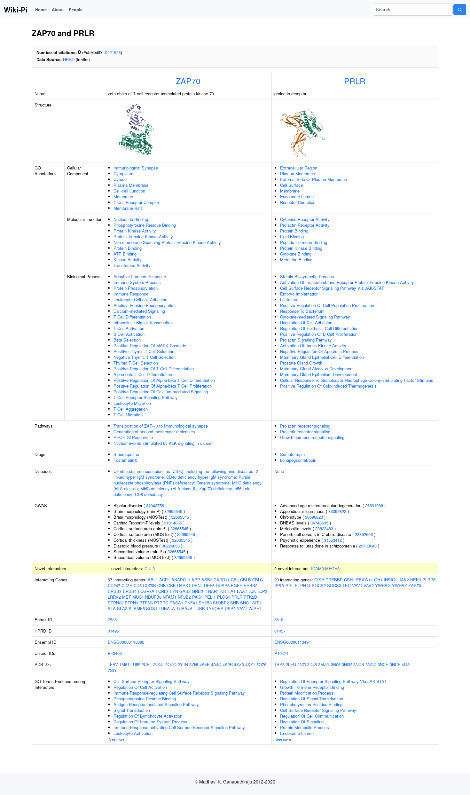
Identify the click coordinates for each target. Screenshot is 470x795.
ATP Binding (125, 254)
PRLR (354, 80)
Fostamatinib (125, 460)
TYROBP (214, 608)
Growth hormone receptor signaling (312, 437)
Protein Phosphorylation (136, 288)
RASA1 (176, 603)
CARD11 (222, 580)
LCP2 (262, 591)
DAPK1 (184, 585)
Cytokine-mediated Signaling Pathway (315, 317)
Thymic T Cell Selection (136, 363)
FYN (174, 591)
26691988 (374, 505)
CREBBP (334, 580)
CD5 (138, 585)
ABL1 (153, 580)
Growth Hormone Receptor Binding (312, 687)
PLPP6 (428, 580)
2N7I (301, 664)
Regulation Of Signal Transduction (311, 699)
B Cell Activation (129, 334)
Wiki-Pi (15, 9)
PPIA (279, 585)
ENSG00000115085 (126, 642)
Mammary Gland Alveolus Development (317, 369)
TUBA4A (184, 608)
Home (41, 9)
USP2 (230, 608)
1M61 (124, 664)
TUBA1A (167, 608)
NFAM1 (169, 597)
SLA (112, 608)
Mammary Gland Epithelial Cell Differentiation (322, 357)
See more (116, 739)
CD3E (126, 585)
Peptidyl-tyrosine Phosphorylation (145, 305)
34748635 (319, 523)
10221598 (112, 52)
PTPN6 (146, 603)
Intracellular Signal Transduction (143, 322)
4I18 (406, 664)
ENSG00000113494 (292, 642)
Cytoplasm (123, 173)
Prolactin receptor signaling (305, 426)
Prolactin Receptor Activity (305, 225)
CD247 (114, 585)
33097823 (337, 511)
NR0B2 (184, 597)
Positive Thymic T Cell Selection (144, 351)
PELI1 (210, 597)
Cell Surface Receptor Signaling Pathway (152, 681)
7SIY (112, 670)
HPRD (68, 59)
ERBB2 (250, 585)
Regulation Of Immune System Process (150, 722)
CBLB (245, 580)
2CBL (147, 664)
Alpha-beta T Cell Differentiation (143, 374)
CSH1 (349, 580)
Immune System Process (137, 282)
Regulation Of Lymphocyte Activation (148, 716)
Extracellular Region (298, 168)
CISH (319, 580)
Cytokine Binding (295, 254)
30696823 (314, 517)
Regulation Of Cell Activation (140, 687)
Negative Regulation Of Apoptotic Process (319, 351)
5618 (278, 620)
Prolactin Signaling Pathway (306, 340)
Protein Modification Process (306, 693)
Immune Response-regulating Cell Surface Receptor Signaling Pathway (179, 693)
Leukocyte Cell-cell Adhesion (140, 299)
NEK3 (415, 580)
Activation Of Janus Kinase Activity (313, 345)
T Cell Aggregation (131, 409)
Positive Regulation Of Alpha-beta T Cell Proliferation (163, 386)
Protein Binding (128, 248)
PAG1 (197, 597)
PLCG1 (223, 597)
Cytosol (121, 179)
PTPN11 (302, 585)
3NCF (395, 664)
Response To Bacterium (302, 311)
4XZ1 (250, 664)
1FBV (113, 664)
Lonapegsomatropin (298, 460)
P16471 (281, 653)
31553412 (333, 540)
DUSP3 (223, 585)
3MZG (324, 664)
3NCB (358, 664)
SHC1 (245, 603)
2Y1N (183, 664)
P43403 (115, 653)
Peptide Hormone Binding (303, 242)
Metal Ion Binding (296, 259)
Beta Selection (127, 340)
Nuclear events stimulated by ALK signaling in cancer (163, 443)
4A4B (205, 664)
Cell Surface (291, 185)
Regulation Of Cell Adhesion (306, 322)
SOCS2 (319, 585)
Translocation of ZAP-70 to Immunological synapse (161, 426)
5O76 (261, 664)
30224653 (171, 546)
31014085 (173, 523)
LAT (232, 591)
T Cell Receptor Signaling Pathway (146, 397)
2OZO (170, 664)
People (75, 9)
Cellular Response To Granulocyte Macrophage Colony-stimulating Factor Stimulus (356, 380)
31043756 (155, 505)
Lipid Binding (292, 236)
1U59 (135, 664)
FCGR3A (146, 591)
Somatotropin (292, 454)
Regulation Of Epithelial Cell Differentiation (319, 328)
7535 (112, 620)
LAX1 (242, 591)
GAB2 (185, 591)
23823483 (324, 528)
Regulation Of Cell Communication (312, 716)
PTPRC (161, 603)
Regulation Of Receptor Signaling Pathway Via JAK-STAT (333, 681)
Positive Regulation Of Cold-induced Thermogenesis (328, 386)
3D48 (312, 664)
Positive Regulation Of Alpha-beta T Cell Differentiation (164, 380)
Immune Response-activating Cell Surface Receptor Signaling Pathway (179, 727)
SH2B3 (205, 603)
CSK (171, 585)
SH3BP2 (221, 603)
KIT (223, 591)
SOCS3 (334, 585)
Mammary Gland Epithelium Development (318, 374)
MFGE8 (332, 568)
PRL (290, 585)
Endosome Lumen (297, 196)
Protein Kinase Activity (135, 231)
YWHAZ (399, 585)
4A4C (216, 664)
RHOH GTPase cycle (133, 437)
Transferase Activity (132, 265)
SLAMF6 (137, 608)
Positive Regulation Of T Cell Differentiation (154, 369)
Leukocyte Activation (133, 733)
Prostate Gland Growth (301, 363)
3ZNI (193, 664)
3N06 (336, 664)
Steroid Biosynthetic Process (307, 276)
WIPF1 (254, 608)
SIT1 (256, 603)
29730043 (368, 546)
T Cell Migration (128, 415)
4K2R (228, 664)
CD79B (149, 585)
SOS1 (151, 608)
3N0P (347, 664)
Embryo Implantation (299, 294)
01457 (280, 631)
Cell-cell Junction (129, 191)
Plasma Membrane (131, 185)
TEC (346, 585)
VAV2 (369, 585)
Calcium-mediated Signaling (139, 311)
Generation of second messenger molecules (154, 432)
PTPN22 (115, 603)
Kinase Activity (128, 259)
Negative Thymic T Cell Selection (145, 357)
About (58, 9)
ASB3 (206, 580)
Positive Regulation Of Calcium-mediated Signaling (161, 392)
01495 (113, 631)
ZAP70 (188, 80)
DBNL (197, 585)
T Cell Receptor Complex (137, 202)
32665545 (173, 511)
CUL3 (150, 568)
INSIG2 (390, 580)
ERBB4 (130, 591)
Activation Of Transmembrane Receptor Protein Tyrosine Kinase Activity (347, 282)
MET (126, 597)
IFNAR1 (211, 591)
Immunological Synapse (136, 168)
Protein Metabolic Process (304, 727)
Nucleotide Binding (131, 219)
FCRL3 (162, 591)
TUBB (199, 608)
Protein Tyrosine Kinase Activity (143, 236)
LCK (252, 591)
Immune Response (131, 294)
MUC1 (138, 597)
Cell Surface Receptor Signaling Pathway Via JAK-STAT (332, 288)
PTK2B (250, 597)
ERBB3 (114, 591)
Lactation (288, 299)
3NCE (383, 664)
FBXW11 (364, 580)
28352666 (364, 534)
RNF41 (190, 603)
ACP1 (164, 580)
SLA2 (122, 608)
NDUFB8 (153, 597)
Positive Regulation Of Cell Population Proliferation (327, 305)
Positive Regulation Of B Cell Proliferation (318, 334)
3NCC (370, 664)
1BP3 (279, 664)
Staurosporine (126, 454)
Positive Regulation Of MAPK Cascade (150, 345)
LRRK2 (114, 597)
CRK (161, 585)
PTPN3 (131, 603)
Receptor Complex (297, 202)
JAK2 (404, 580)
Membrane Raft (128, 208)
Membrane (123, 196)
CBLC (257, 580)
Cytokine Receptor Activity (305, 219)
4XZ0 (239, 664)
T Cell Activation (129, 328)
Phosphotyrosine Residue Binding (145, 225)
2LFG (291, 664)
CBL (235, 580)
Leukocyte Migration (132, 403)
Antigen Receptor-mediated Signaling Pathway (156, 704)
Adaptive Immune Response (140, 276)
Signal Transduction (132, 710)
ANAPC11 (180, 580)
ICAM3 (317, 568)
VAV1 (242, 608)
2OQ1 (158, 664)
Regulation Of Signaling (302, 722)
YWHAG (383, 585)
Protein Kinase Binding (301, 248)
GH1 (378, 580)
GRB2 (197, 591)
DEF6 (209, 585)
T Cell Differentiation (132, 317)
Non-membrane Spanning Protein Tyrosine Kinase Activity (167, 242)
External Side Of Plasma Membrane (313, 179)
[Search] (459, 9)
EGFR (236, 585)
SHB (234, 603)
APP (196, 580)
